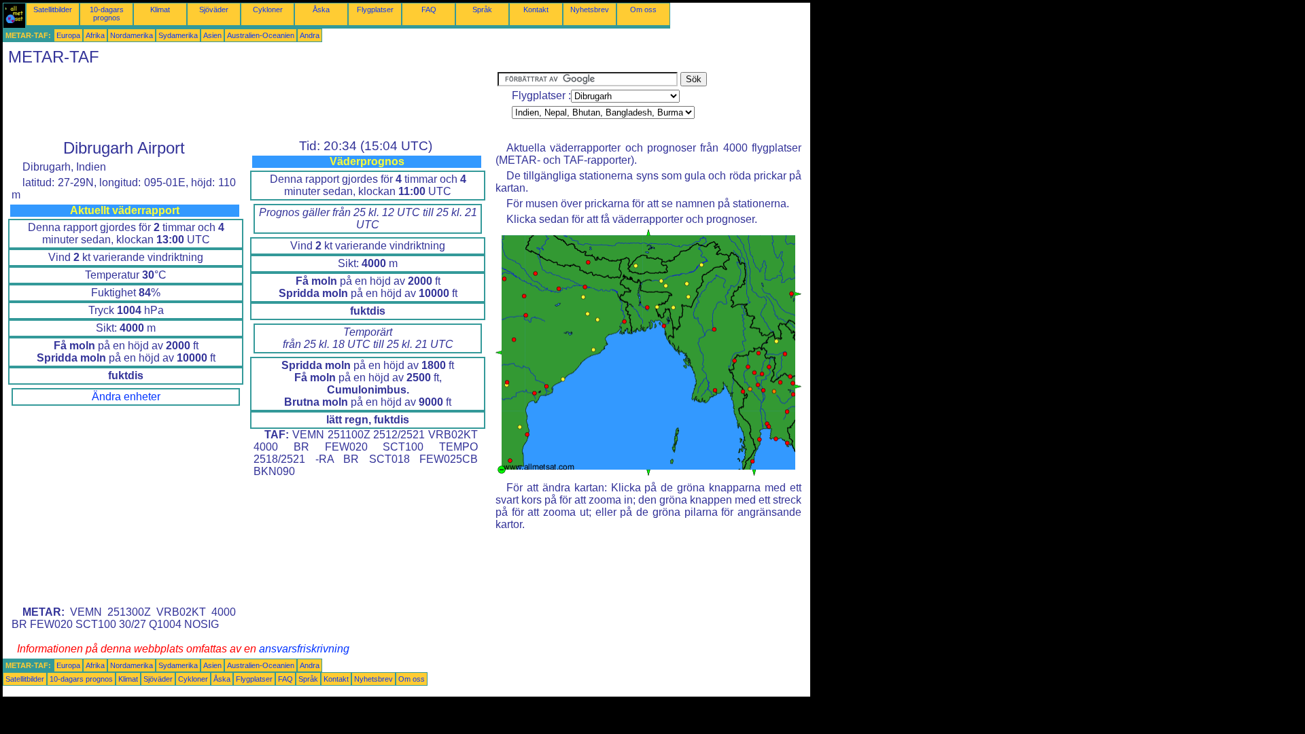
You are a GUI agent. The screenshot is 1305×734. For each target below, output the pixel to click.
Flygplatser (375, 9)
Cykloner (268, 9)
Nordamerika (131, 35)
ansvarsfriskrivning (304, 648)
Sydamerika (178, 35)
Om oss (643, 9)
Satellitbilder (52, 9)
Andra (309, 35)
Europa (68, 35)
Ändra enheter (126, 396)
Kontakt (536, 9)
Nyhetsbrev (589, 9)
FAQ (428, 9)
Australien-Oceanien (260, 35)
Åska (321, 9)
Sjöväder (213, 9)
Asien (212, 35)
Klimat (160, 9)
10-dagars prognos (107, 13)
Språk (482, 9)
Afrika (95, 35)
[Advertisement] (250, 102)
